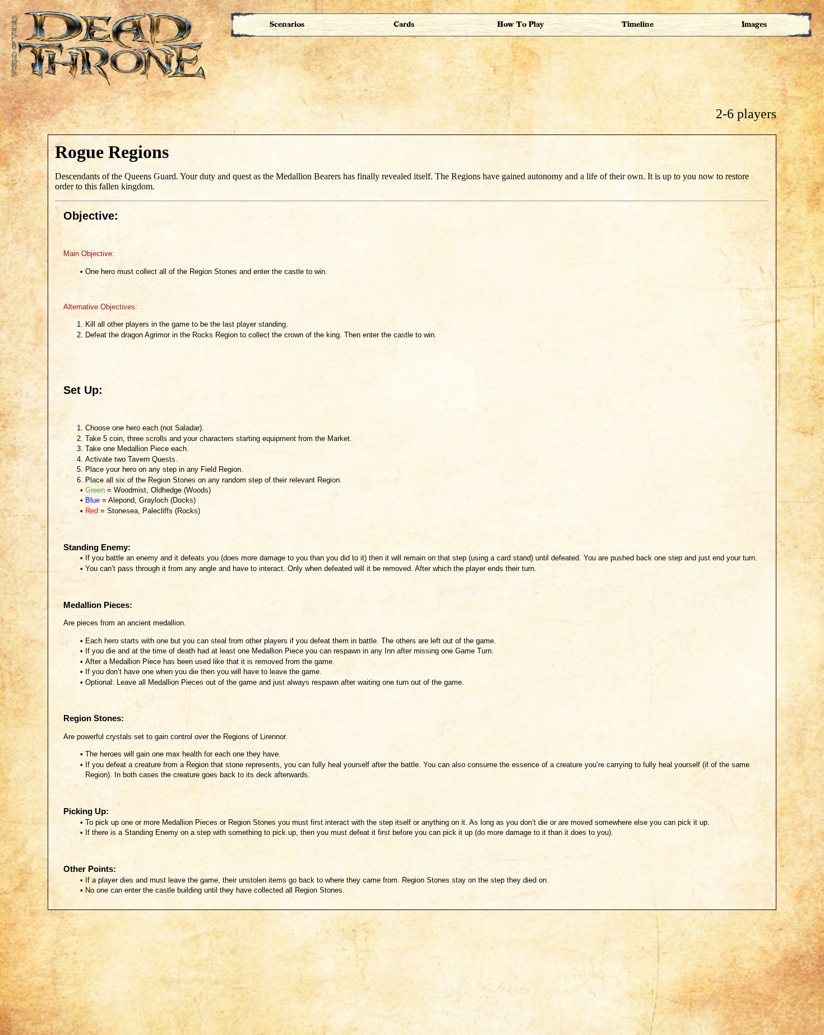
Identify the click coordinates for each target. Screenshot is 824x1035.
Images (754, 24)
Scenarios (287, 24)
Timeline (638, 24)
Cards (404, 24)
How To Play (520, 24)
